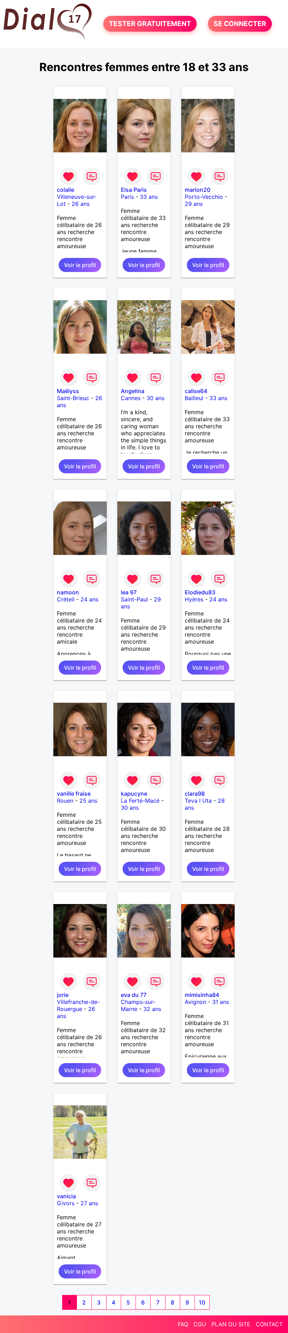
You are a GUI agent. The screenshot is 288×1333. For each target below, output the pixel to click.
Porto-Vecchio (204, 196)
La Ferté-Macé (140, 800)
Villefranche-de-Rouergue (78, 1005)
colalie (65, 189)
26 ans (81, 203)
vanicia (66, 1196)
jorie (62, 994)
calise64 (196, 390)
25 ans (88, 800)
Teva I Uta (198, 800)
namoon (68, 592)
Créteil (65, 599)
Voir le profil (80, 265)
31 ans (220, 1001)
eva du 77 (133, 994)
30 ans (155, 398)
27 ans (89, 1203)
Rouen (65, 800)
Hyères (194, 599)
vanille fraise (74, 793)
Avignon (195, 1001)
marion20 (197, 189)
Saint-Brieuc (73, 398)
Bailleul (194, 398)
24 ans (89, 599)
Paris (127, 196)
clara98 (195, 793)
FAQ (183, 1324)
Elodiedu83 (200, 592)
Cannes (130, 398)
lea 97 (129, 592)
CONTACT (269, 1324)
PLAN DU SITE (230, 1324)
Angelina (132, 390)
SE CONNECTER (240, 24)
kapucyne (134, 793)
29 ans (194, 203)
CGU (200, 1324)
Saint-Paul (134, 599)
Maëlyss (68, 390)
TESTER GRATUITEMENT (150, 24)
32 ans (152, 1008)
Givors (65, 1203)
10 (202, 1302)
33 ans (149, 196)
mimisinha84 (202, 994)
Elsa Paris (134, 189)
